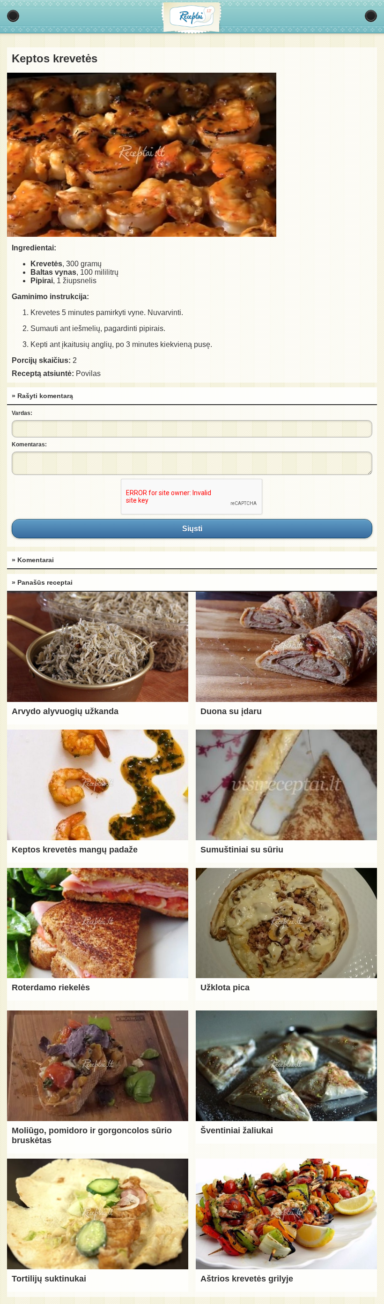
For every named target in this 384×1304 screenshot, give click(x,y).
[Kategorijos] (13, 16)
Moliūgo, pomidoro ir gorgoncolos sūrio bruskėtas (92, 1135)
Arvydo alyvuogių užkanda (65, 711)
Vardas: (22, 413)
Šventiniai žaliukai (236, 1130)
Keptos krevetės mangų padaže (75, 849)
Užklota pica (225, 987)
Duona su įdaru (231, 711)
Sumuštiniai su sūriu (241, 849)
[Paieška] (371, 16)
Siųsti (192, 528)
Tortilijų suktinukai (49, 1278)
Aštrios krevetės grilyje (246, 1278)
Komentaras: (29, 444)
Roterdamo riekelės (51, 987)
